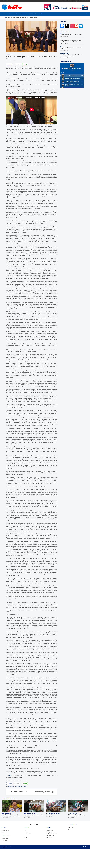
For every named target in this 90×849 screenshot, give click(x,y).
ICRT (69, 829)
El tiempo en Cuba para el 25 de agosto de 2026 (71, 34)
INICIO (4, 13)
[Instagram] (83, 1)
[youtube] (76, 25)
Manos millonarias (50, 814)
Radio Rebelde (23, 786)
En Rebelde (23, 13)
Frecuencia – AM (5, 830)
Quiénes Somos (33, 13)
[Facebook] (82, 1)
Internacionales (65, 1)
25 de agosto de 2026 (64, 36)
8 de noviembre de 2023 (10, 60)
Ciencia (74, 1)
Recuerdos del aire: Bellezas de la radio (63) (18, 791)
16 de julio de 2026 (49, 816)
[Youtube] (87, 1)
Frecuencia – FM (5, 832)
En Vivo (9, 13)
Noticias (16, 13)
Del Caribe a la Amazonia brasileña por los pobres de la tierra (77, 815)
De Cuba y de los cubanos (64, 53)
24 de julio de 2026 (27, 817)
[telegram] (81, 25)
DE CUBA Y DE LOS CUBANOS (9, 798)
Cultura (71, 1)
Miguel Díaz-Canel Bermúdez (15, 786)
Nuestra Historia (5, 838)
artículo (11, 775)
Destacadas (10, 54)
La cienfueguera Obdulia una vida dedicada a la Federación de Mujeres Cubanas (71, 55)
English (41, 13)
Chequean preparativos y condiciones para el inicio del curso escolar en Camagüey (71, 41)
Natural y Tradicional (50, 832)
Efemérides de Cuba (50, 835)
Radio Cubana (71, 827)
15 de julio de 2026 (71, 817)
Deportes (60, 1)
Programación (5, 840)
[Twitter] (85, 1)
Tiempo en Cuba (63, 33)
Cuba (56, 1)
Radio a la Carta (49, 837)
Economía (79, 1)
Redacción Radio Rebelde (20, 60)
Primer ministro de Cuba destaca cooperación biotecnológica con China (44, 792)
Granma (70, 831)
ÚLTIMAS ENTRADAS (65, 31)
